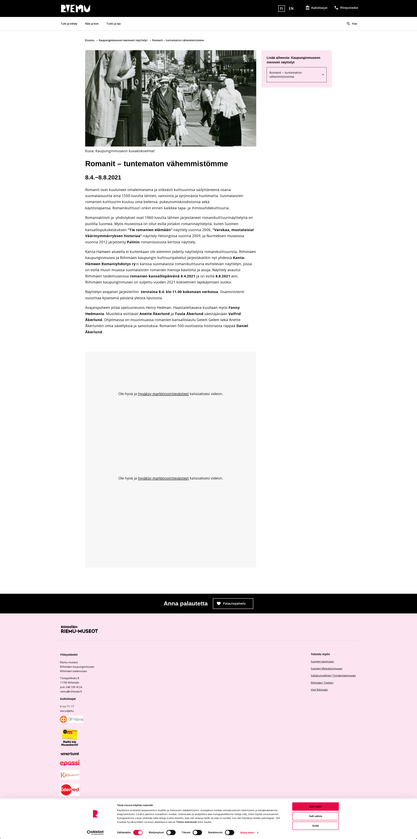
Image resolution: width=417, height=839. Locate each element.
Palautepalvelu (238, 604)
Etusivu (90, 40)
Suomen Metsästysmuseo (326, 668)
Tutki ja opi (113, 23)
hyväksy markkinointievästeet (163, 393)
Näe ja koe (92, 23)
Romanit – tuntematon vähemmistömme (289, 75)
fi (281, 8)
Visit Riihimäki (319, 690)
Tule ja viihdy (69, 23)
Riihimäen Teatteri (322, 682)
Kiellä (315, 825)
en (291, 8)
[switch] (171, 832)
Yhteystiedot (349, 8)
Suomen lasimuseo (322, 661)
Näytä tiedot (247, 832)
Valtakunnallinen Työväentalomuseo (333, 675)
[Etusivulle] (108, 8)
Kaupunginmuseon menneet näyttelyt (123, 40)
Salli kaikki (315, 806)
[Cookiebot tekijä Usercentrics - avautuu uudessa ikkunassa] (95, 832)
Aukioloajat (319, 8)
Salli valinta (315, 816)
